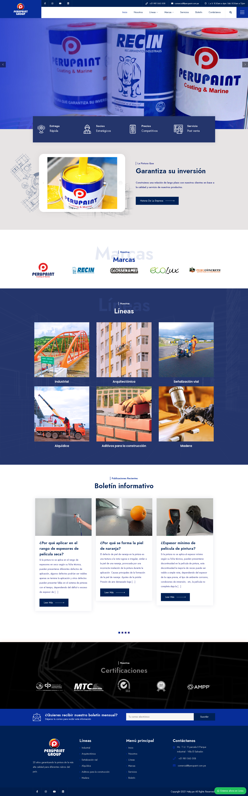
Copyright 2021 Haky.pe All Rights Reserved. (193, 791)
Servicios (184, 12)
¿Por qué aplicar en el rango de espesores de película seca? (59, 548)
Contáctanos (215, 12)
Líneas (152, 12)
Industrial (86, 747)
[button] (119, 633)
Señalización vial (89, 759)
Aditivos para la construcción (96, 771)
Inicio (124, 12)
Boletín (198, 12)
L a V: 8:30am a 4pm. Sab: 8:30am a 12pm (227, 3)
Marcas (168, 12)
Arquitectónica (89, 753)
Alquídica (86, 765)
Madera (85, 778)
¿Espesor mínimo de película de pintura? (178, 545)
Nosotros (138, 12)
